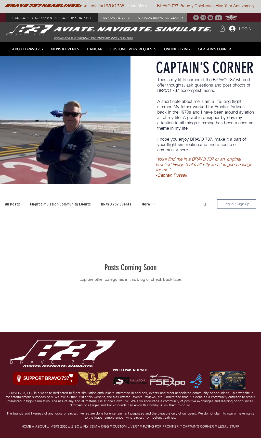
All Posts (12, 203)
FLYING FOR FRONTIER (161, 426)
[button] (222, 29)
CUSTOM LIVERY (126, 426)
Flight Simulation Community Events (60, 203)
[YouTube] (210, 17)
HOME (26, 426)
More (145, 203)
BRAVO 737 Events (116, 203)
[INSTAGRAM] (203, 17)
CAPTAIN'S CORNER (198, 426)
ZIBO (75, 426)
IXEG (105, 426)
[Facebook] (196, 17)
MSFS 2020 (58, 426)
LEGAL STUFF (228, 426)
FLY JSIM (90, 426)
